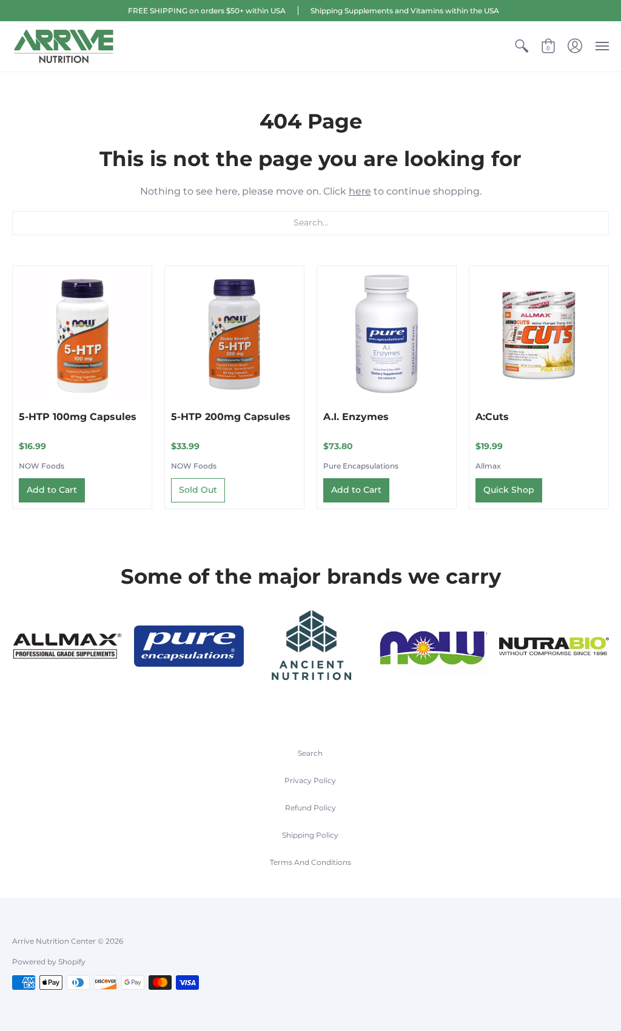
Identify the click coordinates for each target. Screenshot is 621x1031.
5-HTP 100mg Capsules (77, 416)
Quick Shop (508, 489)
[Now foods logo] (432, 646)
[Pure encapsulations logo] (189, 646)
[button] (521, 46)
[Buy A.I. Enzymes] (386, 335)
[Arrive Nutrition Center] (63, 46)
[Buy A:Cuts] (538, 335)
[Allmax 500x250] (67, 646)
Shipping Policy (310, 834)
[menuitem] (521, 46)
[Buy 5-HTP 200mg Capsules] (234, 335)
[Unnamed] (554, 646)
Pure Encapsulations (360, 465)
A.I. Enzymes (356, 416)
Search (310, 753)
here (360, 191)
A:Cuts (492, 416)
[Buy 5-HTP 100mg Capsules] (82, 335)
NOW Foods (41, 465)
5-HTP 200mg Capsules (230, 416)
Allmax (488, 465)
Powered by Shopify (49, 961)
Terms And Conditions (310, 862)
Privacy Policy (310, 780)
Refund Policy (310, 807)
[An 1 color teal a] (311, 646)
